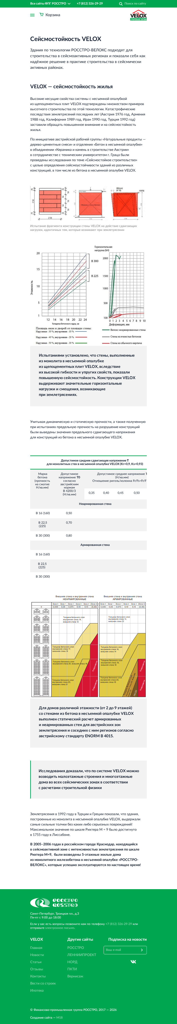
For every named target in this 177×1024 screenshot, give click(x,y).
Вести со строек (43, 983)
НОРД (72, 962)
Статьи (35, 962)
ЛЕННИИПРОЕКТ (81, 955)
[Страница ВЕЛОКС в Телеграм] (144, 961)
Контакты (38, 976)
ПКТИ (72, 969)
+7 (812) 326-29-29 (90, 3)
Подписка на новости (127, 940)
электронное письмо (59, 927)
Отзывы (36, 969)
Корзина (53, 15)
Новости (37, 955)
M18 (59, 1017)
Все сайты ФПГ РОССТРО (48, 3)
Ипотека (37, 990)
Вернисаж (75, 976)
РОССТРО (75, 948)
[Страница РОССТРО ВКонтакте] (133, 961)
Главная (36, 948)
